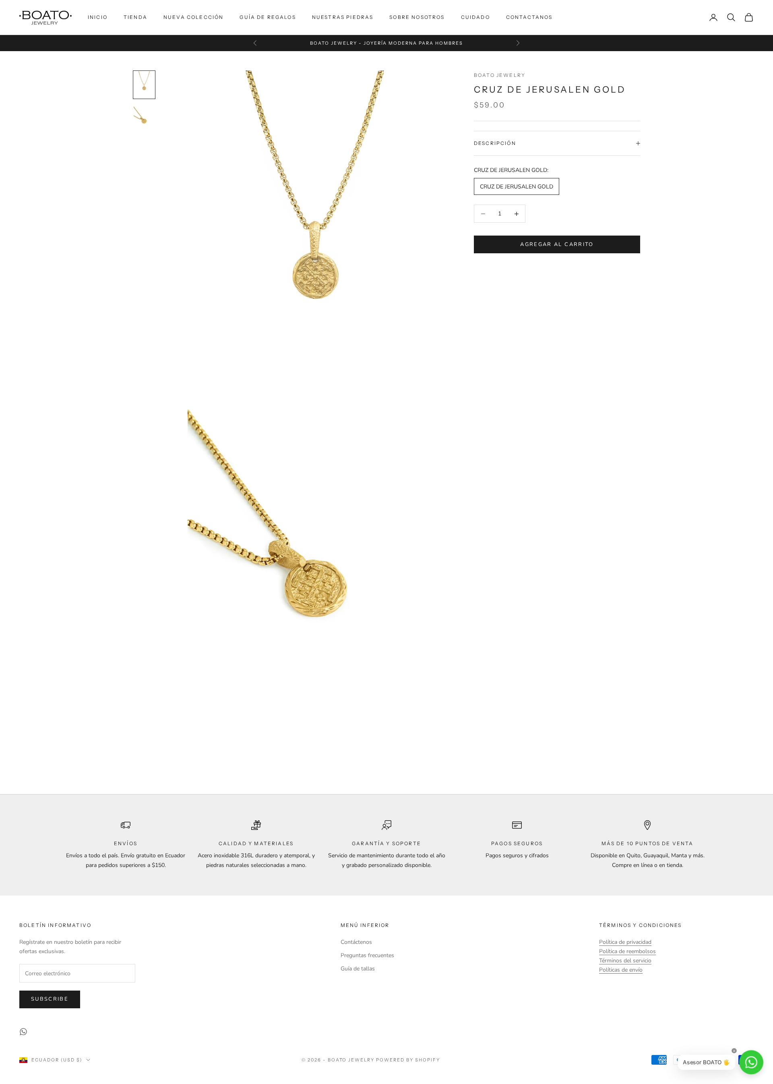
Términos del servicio (625, 960)
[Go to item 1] (144, 84)
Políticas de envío (621, 970)
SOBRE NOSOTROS (416, 17)
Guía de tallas (358, 968)
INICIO (97, 17)
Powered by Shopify (408, 1060)
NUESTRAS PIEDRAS (343, 17)
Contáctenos (356, 942)
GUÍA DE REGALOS (268, 17)
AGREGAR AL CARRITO (556, 244)
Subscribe (49, 999)
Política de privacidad (625, 942)
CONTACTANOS (529, 17)
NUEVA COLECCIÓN (193, 17)
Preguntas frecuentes (367, 955)
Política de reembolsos (627, 951)
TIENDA (135, 17)
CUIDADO (475, 17)
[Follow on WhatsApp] (23, 1032)
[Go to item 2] (144, 120)
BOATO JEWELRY (499, 75)
